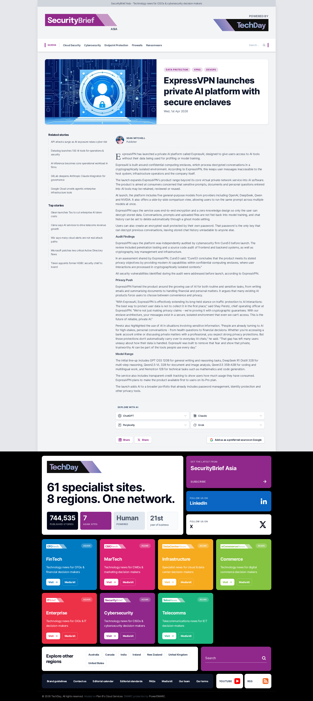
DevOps (211, 69)
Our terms (202, 681)
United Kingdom (178, 654)
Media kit (70, 582)
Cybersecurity (92, 45)
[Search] (264, 45)
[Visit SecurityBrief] (120, 600)
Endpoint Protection (116, 45)
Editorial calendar (103, 681)
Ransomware (154, 45)
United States (96, 663)
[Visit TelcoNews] (178, 600)
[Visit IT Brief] (62, 600)
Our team (184, 681)
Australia (93, 654)
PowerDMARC (157, 696)
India (123, 654)
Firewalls (137, 45)
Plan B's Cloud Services (109, 696)
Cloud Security (71, 45)
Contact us (79, 681)
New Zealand (154, 654)
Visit (51, 582)
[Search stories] (264, 658)
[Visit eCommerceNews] (236, 546)
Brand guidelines (57, 681)
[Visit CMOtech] (120, 546)
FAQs (152, 681)
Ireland (137, 654)
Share (126, 439)
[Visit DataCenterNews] (178, 546)
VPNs (197, 69)
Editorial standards (131, 681)
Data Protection (177, 69)
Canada (109, 654)
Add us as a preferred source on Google (238, 439)
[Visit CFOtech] (62, 546)
